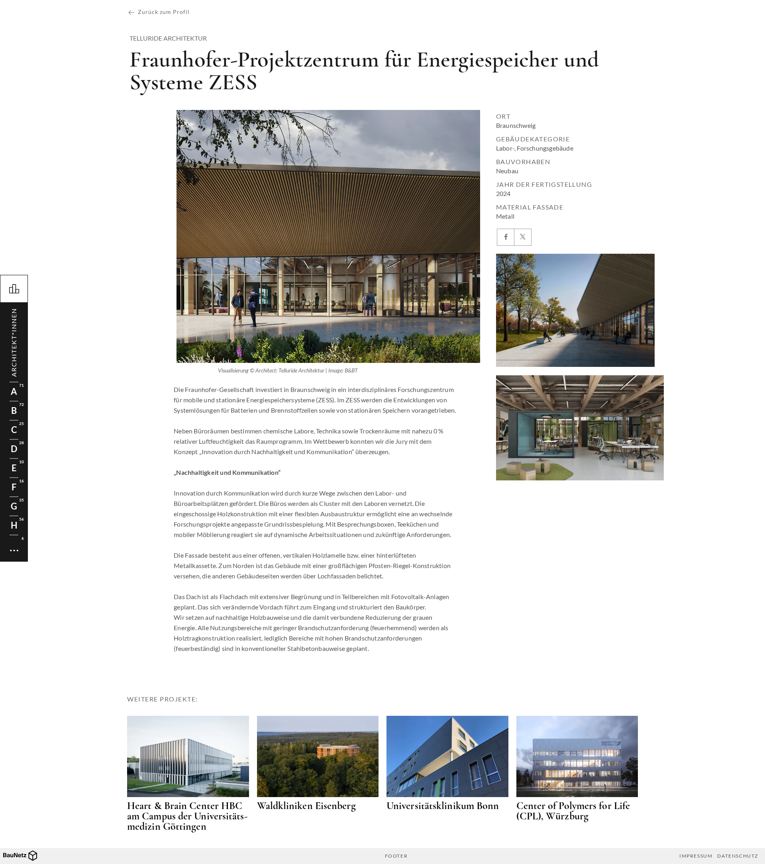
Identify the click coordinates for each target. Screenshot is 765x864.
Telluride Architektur (168, 38)
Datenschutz (737, 856)
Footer (396, 856)
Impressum (695, 856)
